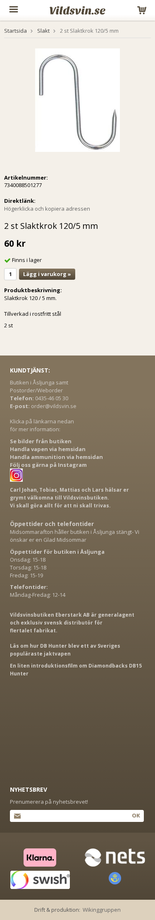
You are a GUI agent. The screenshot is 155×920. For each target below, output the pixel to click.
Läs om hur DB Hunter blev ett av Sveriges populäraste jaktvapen (65, 649)
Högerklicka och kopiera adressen (47, 208)
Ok (136, 815)
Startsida (15, 30)
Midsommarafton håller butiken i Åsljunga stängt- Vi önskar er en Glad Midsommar (74, 535)
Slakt (43, 30)
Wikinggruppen (102, 909)
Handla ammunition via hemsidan (56, 457)
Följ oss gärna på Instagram (48, 464)
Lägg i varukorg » (47, 274)
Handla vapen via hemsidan (48, 449)
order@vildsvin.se (53, 406)
